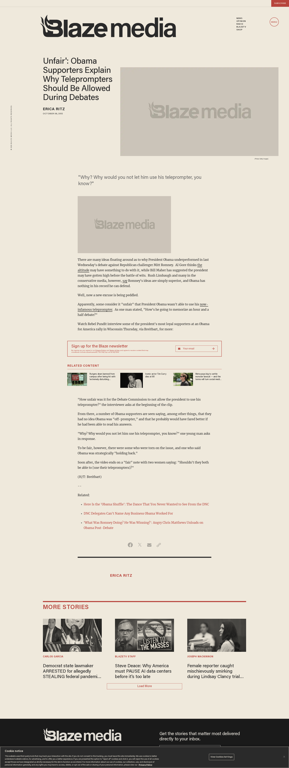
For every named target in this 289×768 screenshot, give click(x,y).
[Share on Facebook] (130, 544)
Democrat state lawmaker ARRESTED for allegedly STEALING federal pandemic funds (71, 672)
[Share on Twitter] (139, 544)
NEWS (239, 18)
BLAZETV (241, 27)
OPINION (241, 21)
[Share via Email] (149, 544)
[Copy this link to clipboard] (158, 544)
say (125, 281)
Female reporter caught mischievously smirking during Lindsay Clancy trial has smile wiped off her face (214, 672)
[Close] (284, 756)
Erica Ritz (54, 109)
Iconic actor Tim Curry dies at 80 (155, 375)
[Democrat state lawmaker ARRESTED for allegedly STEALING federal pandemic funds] (72, 635)
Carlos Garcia (53, 657)
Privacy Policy (100, 350)
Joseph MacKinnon (200, 657)
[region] (144, 757)
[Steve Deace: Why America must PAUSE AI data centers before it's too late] (144, 635)
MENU (274, 22)
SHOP (239, 30)
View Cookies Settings (222, 757)
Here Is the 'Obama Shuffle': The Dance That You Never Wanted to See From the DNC (146, 504)
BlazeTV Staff (125, 657)
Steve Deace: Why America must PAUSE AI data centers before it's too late (143, 671)
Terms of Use (114, 350)
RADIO (239, 24)
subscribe (280, 3)
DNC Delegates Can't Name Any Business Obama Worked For (128, 513)
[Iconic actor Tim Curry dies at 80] (131, 380)
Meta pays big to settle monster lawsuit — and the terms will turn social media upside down (208, 377)
